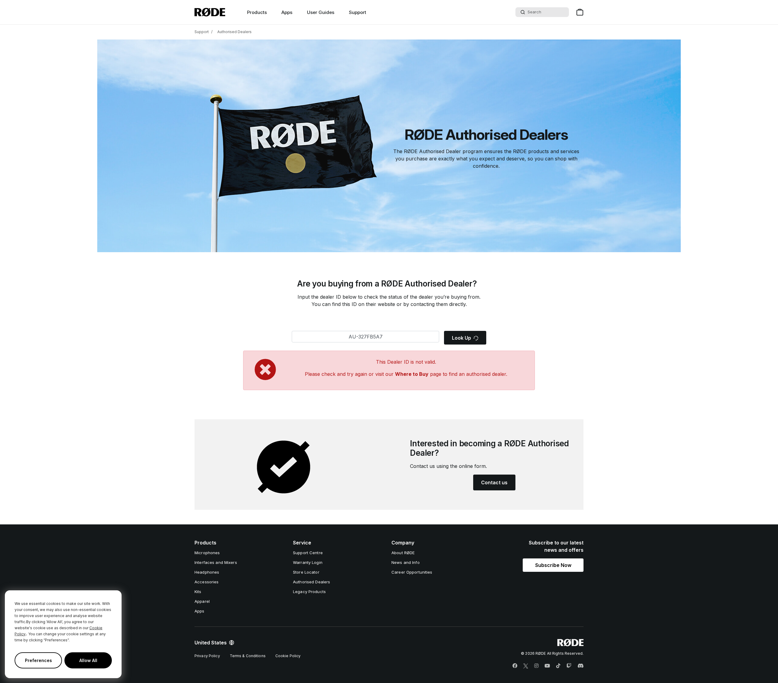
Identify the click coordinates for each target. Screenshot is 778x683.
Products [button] (257, 12)
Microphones (207, 552)
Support (357, 12)
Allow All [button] (88, 660)
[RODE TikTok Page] (558, 666)
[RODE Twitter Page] (525, 666)
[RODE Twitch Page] (568, 666)
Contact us (494, 482)
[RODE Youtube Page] (547, 666)
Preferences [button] (38, 660)
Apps (286, 12)
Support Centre (308, 552)
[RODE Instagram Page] (536, 666)
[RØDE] (209, 12)
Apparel (202, 601)
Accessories (206, 581)
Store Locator (306, 572)
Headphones (206, 572)
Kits (197, 591)
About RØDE (403, 552)
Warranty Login (307, 562)
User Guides (320, 12)
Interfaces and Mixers (215, 562)
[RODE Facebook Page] (514, 666)
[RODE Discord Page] (580, 666)
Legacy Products (309, 591)
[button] (553, 565)
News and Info (405, 562)
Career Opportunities (411, 572)
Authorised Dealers (234, 31)
